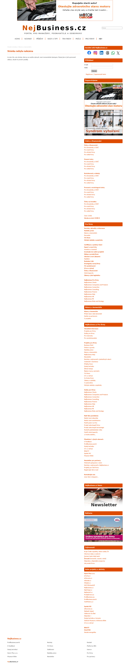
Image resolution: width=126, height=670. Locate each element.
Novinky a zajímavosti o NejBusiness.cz (96, 465)
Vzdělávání (50, 649)
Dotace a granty (89, 347)
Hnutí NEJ (87, 630)
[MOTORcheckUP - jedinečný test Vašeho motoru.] (65, 20)
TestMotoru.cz (88, 602)
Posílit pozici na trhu (90, 423)
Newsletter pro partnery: (92, 460)
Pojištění (87, 259)
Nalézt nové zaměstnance (92, 420)
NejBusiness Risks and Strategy (94, 301)
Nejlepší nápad (89, 611)
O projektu (87, 318)
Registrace (89, 74)
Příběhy (39, 39)
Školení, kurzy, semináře (91, 371)
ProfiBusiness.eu (89, 597)
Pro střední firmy (89, 152)
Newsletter (87, 357)
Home (17, 39)
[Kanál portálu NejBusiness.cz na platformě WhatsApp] (113, 54)
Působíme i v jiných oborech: (94, 439)
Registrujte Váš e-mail (91, 470)
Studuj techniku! (12, 649)
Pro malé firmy (89, 150)
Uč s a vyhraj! (88, 376)
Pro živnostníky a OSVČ (91, 147)
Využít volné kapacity (91, 432)
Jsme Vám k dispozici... (91, 477)
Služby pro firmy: (90, 390)
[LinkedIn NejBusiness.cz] (101, 54)
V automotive (88, 383)
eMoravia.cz (88, 578)
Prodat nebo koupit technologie (94, 427)
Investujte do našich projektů (94, 252)
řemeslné (93, 559)
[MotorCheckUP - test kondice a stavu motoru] (103, 108)
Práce (78, 39)
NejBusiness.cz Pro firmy (95, 325)
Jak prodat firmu (89, 563)
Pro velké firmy (89, 154)
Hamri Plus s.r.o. (89, 573)
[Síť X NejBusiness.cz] (118, 54)
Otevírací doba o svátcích (92, 554)
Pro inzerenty (88, 336)
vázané (99, 559)
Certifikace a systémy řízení (93, 245)
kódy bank (96, 556)
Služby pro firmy (89, 333)
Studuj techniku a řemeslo (92, 618)
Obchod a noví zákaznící (92, 256)
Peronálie (87, 235)
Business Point (88, 345)
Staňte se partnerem (90, 316)
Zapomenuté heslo (100, 74)
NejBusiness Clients (90, 282)
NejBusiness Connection (91, 287)
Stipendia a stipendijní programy (94, 561)
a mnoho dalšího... (90, 434)
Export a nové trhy (90, 247)
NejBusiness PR (89, 299)
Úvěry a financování (93, 141)
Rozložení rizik (89, 261)
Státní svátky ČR (104, 551)
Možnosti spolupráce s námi (93, 463)
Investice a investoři (90, 249)
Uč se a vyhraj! (89, 268)
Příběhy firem (88, 364)
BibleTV (86, 451)
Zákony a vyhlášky (89, 380)
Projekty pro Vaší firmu (91, 467)
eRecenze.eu (88, 609)
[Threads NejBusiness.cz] (107, 54)
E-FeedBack (88, 442)
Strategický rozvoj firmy (92, 264)
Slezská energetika (90, 632)
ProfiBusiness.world (90, 444)
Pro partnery (91, 656)
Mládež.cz (87, 583)
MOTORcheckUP (89, 585)
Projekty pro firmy (90, 331)
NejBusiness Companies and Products (96, 285)
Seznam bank (88, 556)
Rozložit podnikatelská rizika (93, 430)
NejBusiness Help (89, 294)
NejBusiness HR (89, 296)
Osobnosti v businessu (91, 362)
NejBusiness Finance (90, 292)
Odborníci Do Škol (89, 613)
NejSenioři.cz (88, 592)
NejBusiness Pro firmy (91, 280)
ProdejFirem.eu (89, 595)
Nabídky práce (89, 231)
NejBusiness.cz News (93, 485)
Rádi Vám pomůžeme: (91, 416)
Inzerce (89, 649)
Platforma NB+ (91, 646)
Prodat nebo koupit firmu (92, 425)
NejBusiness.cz (88, 588)
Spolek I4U (87, 453)
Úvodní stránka (12, 47)
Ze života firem (89, 378)
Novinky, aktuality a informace (94, 228)
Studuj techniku (89, 366)
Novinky (28, 39)
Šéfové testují (88, 369)
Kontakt (89, 642)
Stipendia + (87, 616)
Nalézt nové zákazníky (91, 418)
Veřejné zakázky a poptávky (93, 240)
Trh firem (66, 39)
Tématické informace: (91, 329)
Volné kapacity (88, 273)
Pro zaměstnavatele (90, 338)
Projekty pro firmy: (90, 343)
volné (104, 559)
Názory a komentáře (25, 47)
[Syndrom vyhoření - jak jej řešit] (103, 135)
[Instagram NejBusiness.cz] (95, 54)
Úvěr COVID (88, 216)
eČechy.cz (87, 576)
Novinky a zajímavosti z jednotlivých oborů (97, 359)
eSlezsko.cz (87, 580)
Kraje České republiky (91, 551)
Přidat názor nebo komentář (93, 314)
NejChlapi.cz (88, 590)
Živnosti (86, 559)
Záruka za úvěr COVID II (92, 218)
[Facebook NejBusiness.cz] (89, 54)
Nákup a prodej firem (91, 254)
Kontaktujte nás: (89, 474)
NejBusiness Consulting (91, 289)
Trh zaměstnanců (89, 266)
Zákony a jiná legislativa (92, 275)
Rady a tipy (53, 39)
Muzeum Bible (88, 456)
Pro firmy (89, 39)
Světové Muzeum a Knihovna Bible (95, 620)
